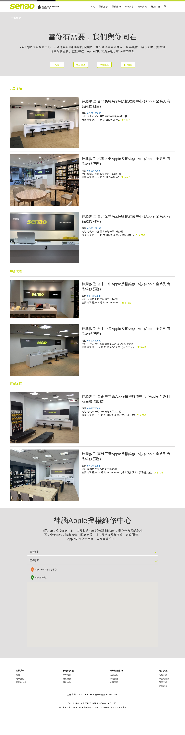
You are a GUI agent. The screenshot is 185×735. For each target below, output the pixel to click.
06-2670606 (93, 408)
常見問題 (155, 6)
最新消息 (129, 6)
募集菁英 (163, 686)
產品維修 (67, 675)
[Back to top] (92, 721)
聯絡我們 (114, 679)
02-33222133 (94, 228)
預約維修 (67, 679)
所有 (57, 65)
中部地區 (104, 65)
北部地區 (80, 65)
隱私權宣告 (21, 682)
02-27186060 (94, 113)
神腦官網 (163, 675)
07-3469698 (93, 466)
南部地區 (128, 65)
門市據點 (142, 6)
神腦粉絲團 (164, 679)
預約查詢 (67, 682)
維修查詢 (116, 6)
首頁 (92, 6)
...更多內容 (125, 120)
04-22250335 (94, 296)
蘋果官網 (163, 682)
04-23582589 (94, 340)
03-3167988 (93, 171)
